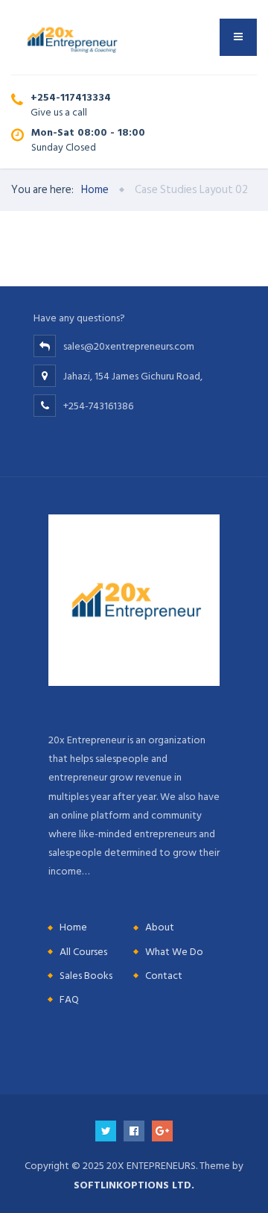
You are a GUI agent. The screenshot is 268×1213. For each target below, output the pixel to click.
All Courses (83, 951)
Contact (163, 975)
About (159, 927)
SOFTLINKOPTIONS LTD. (134, 1185)
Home (73, 927)
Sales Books (86, 975)
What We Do (174, 951)
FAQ (69, 999)
